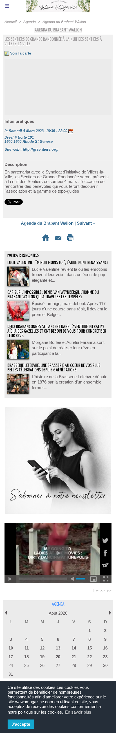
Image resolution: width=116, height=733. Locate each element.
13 (58, 648)
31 (10, 674)
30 (105, 665)
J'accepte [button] (21, 724)
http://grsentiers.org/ (41, 149)
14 (74, 648)
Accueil (11, 22)
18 (26, 656)
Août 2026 (58, 613)
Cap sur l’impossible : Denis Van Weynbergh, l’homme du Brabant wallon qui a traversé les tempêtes (53, 294)
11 (26, 648)
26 (42, 665)
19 (42, 656)
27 (58, 665)
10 (10, 648)
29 (89, 665)
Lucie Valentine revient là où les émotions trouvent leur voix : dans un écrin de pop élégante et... (69, 275)
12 (42, 648)
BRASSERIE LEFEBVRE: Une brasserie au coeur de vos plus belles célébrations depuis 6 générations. (54, 368)
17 (10, 656)
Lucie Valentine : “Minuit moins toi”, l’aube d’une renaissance (57, 263)
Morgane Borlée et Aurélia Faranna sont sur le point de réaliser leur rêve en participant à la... (68, 348)
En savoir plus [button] (78, 712)
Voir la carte (20, 53)
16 (105, 648)
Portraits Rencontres (23, 256)
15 (89, 648)
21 (74, 656)
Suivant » (86, 223)
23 (105, 656)
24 (10, 665)
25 (26, 665)
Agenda (29, 22)
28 (74, 665)
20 (58, 656)
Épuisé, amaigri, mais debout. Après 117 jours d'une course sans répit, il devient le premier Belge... (69, 309)
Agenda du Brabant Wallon (64, 22)
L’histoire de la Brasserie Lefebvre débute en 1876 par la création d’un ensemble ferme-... (69, 382)
